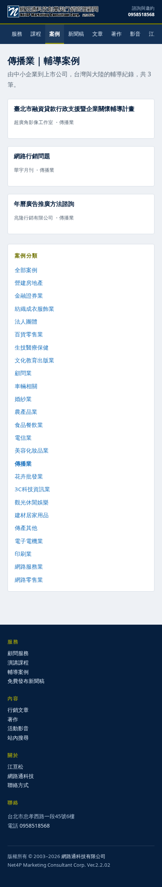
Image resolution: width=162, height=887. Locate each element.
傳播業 (23, 463)
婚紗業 (23, 399)
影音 (135, 33)
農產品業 (26, 411)
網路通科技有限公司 (83, 856)
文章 (97, 33)
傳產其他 (26, 527)
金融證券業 (29, 295)
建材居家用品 (32, 515)
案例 (54, 33)
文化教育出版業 (34, 360)
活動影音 (18, 728)
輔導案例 (18, 671)
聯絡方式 (18, 785)
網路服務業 (29, 566)
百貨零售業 (29, 334)
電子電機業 (29, 541)
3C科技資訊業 (32, 489)
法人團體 (26, 321)
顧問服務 (18, 653)
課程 (36, 33)
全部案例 (26, 270)
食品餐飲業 (29, 424)
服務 (17, 33)
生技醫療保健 (32, 347)
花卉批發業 (29, 476)
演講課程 (18, 662)
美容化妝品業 (32, 450)
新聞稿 (76, 33)
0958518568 (141, 14)
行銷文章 (18, 709)
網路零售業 (29, 579)
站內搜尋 (18, 737)
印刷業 (23, 553)
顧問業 (23, 373)
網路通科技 (21, 776)
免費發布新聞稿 (26, 680)
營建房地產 (29, 282)
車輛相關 (26, 386)
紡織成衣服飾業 (34, 308)
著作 (116, 33)
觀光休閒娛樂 (32, 502)
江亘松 (15, 766)
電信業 (23, 437)
